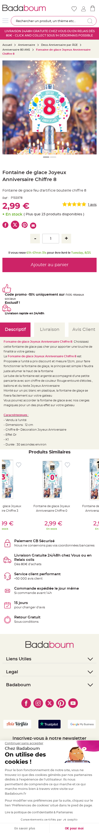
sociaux (10, 298)
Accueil (7, 45)
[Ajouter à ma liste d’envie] (18, 465)
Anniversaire (26, 45)
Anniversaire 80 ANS (16, 49)
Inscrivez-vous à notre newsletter (49, 738)
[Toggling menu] (5, 21)
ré (74, 294)
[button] (91, 107)
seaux (80, 294)
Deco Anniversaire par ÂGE (59, 45)
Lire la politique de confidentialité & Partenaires (39, 812)
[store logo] (25, 8)
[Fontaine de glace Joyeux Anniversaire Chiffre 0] (51, 479)
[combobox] (54, 21)
